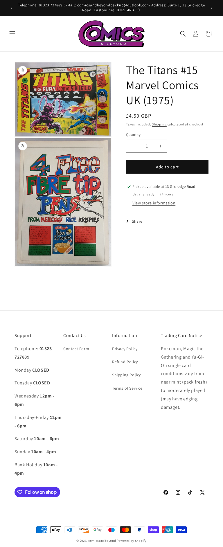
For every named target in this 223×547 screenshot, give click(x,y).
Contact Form (76, 348)
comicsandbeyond (102, 541)
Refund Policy (125, 361)
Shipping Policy (126, 374)
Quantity (133, 134)
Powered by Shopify (132, 541)
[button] (12, 33)
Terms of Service (127, 388)
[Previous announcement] (11, 7)
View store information (153, 203)
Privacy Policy (124, 348)
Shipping (159, 124)
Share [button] (137, 221)
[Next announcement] (211, 7)
